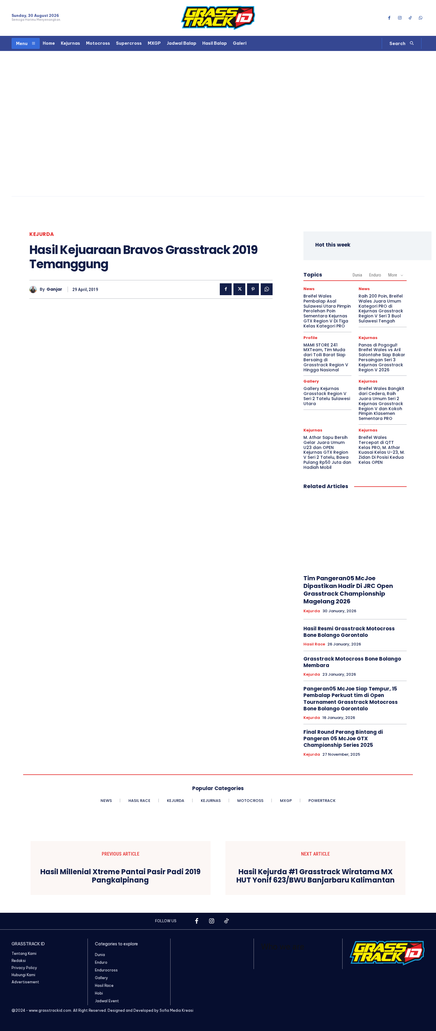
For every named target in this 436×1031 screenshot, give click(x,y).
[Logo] (218, 18)
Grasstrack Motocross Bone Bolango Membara (352, 662)
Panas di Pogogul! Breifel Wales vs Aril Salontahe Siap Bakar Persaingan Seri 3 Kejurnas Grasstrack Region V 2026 (382, 357)
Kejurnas (368, 338)
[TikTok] (410, 18)
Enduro (375, 275)
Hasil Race (314, 644)
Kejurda (41, 234)
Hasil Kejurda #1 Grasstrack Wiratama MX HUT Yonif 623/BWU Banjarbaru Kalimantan (315, 876)
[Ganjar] (34, 289)
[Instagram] (399, 18)
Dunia (357, 275)
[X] (239, 289)
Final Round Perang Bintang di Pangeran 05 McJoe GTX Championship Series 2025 (343, 738)
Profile (310, 338)
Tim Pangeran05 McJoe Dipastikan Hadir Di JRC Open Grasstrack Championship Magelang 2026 (348, 589)
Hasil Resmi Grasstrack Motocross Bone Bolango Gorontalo (349, 632)
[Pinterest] (253, 289)
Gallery (311, 381)
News (309, 289)
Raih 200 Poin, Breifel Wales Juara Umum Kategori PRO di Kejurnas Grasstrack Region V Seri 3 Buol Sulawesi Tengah (381, 308)
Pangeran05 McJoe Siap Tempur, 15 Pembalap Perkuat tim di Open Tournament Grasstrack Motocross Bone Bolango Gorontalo (350, 698)
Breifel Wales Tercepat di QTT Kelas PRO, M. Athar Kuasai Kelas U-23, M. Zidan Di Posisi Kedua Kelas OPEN (382, 449)
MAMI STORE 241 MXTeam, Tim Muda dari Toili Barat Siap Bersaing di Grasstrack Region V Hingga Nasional (325, 357)
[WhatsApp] (420, 18)
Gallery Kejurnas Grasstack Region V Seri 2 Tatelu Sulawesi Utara (326, 396)
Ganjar (54, 289)
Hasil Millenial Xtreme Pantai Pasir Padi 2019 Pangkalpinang (120, 876)
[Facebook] (389, 18)
